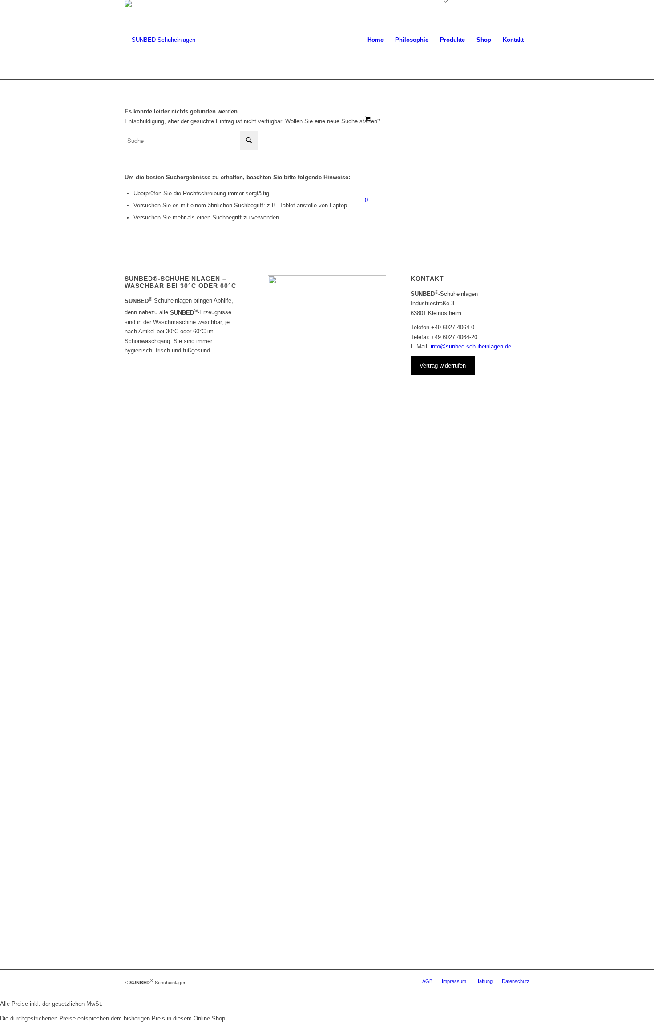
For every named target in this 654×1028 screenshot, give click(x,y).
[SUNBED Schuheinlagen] (160, 40)
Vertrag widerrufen (443, 365)
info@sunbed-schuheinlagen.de (471, 346)
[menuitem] (375, 40)
